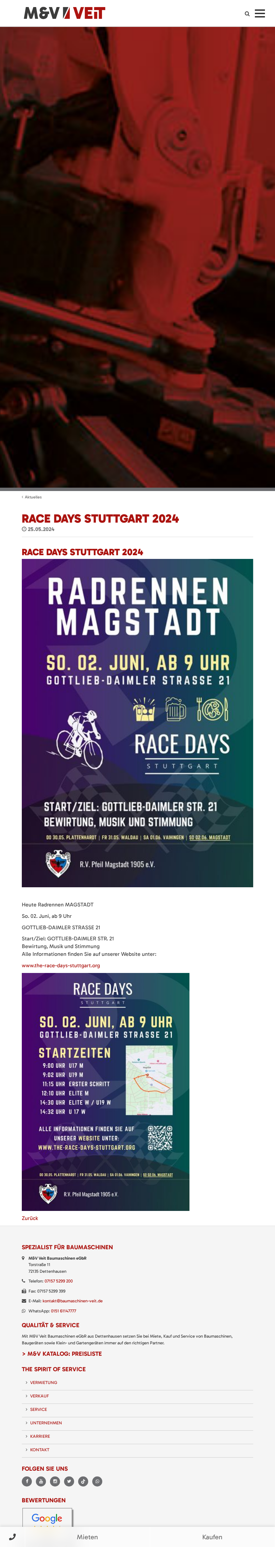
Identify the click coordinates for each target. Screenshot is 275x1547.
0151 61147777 (63, 1310)
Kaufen (212, 1537)
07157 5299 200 (59, 1281)
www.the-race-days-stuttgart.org (61, 965)
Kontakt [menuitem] (39, 1449)
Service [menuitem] (38, 1409)
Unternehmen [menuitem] (46, 1422)
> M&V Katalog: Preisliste (62, 1353)
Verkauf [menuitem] (39, 1395)
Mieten (87, 1537)
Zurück (30, 1218)
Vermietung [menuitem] (43, 1382)
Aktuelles (33, 497)
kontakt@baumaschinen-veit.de (73, 1300)
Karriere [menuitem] (40, 1436)
